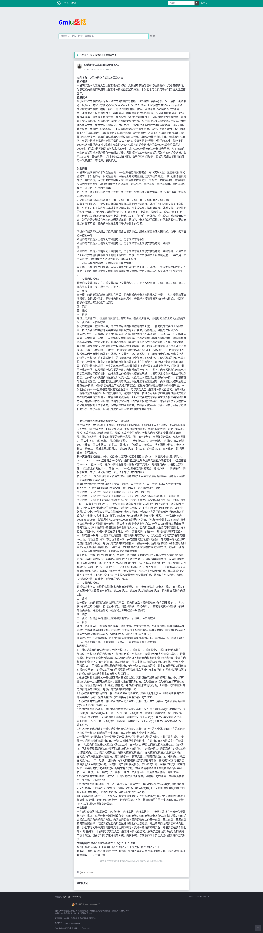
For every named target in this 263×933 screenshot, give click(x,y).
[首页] (78, 55)
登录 (205, 3)
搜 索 (152, 36)
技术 (73, 3)
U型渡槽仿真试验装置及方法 (103, 55)
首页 (66, 3)
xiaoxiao (88, 69)
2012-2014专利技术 (87, 872)
